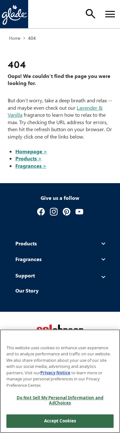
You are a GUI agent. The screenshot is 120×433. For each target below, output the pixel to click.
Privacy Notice (55, 373)
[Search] (90, 13)
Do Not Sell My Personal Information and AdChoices (60, 400)
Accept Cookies (60, 421)
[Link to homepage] (14, 14)
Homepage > (31, 151)
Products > (28, 158)
